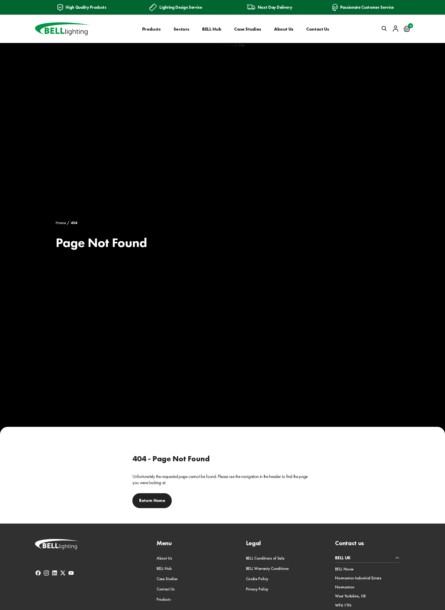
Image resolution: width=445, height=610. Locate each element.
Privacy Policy (257, 589)
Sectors (181, 29)
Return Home (152, 500)
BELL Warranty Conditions (267, 568)
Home (61, 222)
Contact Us (317, 29)
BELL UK (343, 558)
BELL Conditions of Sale (265, 558)
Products (151, 29)
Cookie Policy (257, 578)
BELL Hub (211, 29)
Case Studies (247, 29)
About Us (283, 29)
